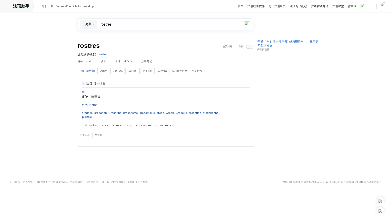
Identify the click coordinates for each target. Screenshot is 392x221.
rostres (137, 125)
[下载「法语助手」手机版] (380, 201)
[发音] (39, 7)
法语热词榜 (92, 181)
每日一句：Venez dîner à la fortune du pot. (69, 6)
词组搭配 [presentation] (117, 70)
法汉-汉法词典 (96, 83)
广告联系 (15, 181)
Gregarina (114, 112)
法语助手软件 (256, 6)
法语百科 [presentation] (132, 70)
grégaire (87, 112)
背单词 (352, 6)
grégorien (195, 112)
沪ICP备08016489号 (334, 181)
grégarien (100, 112)
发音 (103, 61)
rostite (93, 125)
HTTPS (105, 181)
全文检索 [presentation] (197, 70)
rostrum (148, 125)
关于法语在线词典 (58, 181)
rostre (103, 54)
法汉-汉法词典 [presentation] (87, 70)
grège (160, 112)
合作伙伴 (40, 181)
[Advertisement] (287, 115)
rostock (103, 125)
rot (156, 125)
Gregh (170, 112)
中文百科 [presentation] (147, 70)
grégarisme (130, 112)
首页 (240, 6)
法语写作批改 (298, 6)
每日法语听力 (277, 6)
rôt (162, 125)
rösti (84, 125)
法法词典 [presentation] (162, 70)
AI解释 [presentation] (104, 70)
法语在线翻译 (319, 6)
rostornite (116, 125)
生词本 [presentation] (98, 135)
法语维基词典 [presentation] (179, 70)
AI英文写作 (117, 181)
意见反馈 (28, 181)
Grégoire (181, 112)
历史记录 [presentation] (85, 135)
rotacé (169, 125)
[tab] (88, 71)
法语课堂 (338, 6)
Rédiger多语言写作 (137, 181)
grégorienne (210, 112)
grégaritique (147, 112)
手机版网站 (76, 181)
